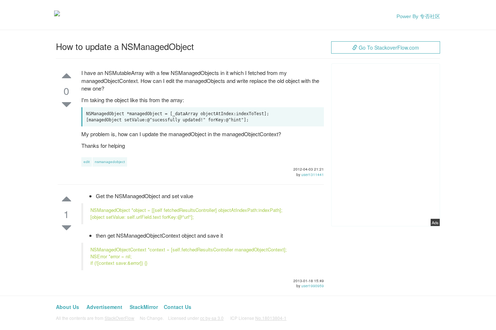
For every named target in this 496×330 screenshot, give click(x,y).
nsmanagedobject (110, 162)
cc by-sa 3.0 (212, 318)
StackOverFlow (119, 318)
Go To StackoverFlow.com (388, 47)
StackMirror (144, 306)
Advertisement (104, 306)
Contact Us (177, 306)
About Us (67, 306)
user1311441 (312, 174)
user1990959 (312, 285)
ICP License (258, 318)
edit (87, 162)
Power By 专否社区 (418, 16)
